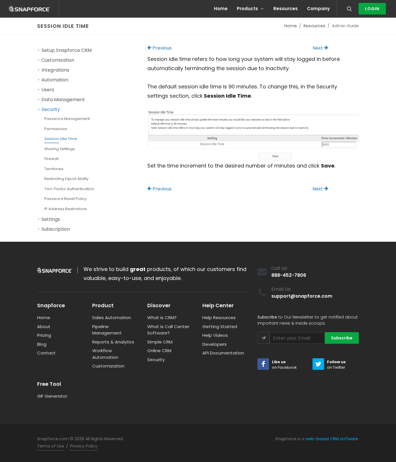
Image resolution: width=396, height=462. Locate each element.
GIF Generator (52, 396)
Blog (41, 344)
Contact (46, 353)
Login (372, 9)
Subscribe (342, 338)
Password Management (67, 118)
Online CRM (159, 351)
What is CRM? (162, 317)
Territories (53, 169)
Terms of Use (50, 446)
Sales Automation (111, 317)
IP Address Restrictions (65, 209)
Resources (314, 26)
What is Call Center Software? (168, 329)
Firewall (51, 158)
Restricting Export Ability (66, 178)
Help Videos (215, 335)
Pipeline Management (107, 329)
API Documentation (223, 353)
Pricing (44, 335)
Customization (108, 366)
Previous (161, 48)
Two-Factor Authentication (69, 189)
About (43, 326)
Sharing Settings (59, 149)
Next (318, 48)
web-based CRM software (332, 439)
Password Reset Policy (65, 198)
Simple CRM (159, 342)
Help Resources (219, 317)
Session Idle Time (60, 138)
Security (156, 359)
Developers (214, 344)
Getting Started (219, 326)
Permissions (55, 129)
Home (290, 26)
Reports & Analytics (113, 342)
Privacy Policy (83, 446)
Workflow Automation (105, 354)
